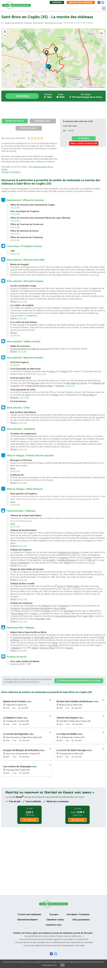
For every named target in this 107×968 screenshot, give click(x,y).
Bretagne (28, 23)
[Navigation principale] (104, 8)
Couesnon (63, 557)
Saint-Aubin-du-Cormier (76, 383)
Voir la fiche (22, 96)
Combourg (15, 608)
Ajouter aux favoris (15, 121)
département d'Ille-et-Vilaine (40, 385)
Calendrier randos (55, 919)
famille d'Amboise (67, 560)
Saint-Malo (69, 611)
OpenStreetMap (92, 87)
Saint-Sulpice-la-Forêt (44, 637)
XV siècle (58, 585)
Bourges (69, 648)
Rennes (55, 395)
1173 (92, 563)
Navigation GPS (42, 121)
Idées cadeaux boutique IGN (83, 143)
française (35, 383)
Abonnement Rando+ (27, 919)
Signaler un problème (11, 172)
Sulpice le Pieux (47, 648)
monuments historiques (65, 616)
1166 (89, 560)
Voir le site (15, 207)
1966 (90, 616)
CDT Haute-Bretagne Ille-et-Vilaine (87, 97)
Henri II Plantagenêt (21, 563)
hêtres (52, 371)
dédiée (35, 648)
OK (62, 965)
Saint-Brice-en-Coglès (53, 23)
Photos (13, 301)
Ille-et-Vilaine (38, 23)
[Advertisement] (53, 110)
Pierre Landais (73, 586)
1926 (48, 618)
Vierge (55, 642)
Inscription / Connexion (78, 914)
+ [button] (5, 31)
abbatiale (16, 648)
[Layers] (101, 33)
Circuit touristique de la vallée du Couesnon (29, 349)
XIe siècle (50, 560)
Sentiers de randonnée (14, 23)
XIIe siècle (53, 645)
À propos (56, 2)
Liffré (27, 395)
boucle (34, 557)
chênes (64, 371)
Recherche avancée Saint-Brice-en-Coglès (80, 680)
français (75, 552)
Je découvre (84, 138)
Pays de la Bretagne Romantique (36, 608)
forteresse (46, 605)
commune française (21, 637)
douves (88, 557)
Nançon (44, 557)
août (85, 616)
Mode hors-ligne (29, 128)
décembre (40, 618)
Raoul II (67, 563)
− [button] (5, 35)
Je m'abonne (29, 820)
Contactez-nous (53, 925)
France (34, 613)
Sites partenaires (81, 919)
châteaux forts (64, 552)
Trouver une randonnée (29, 914)
